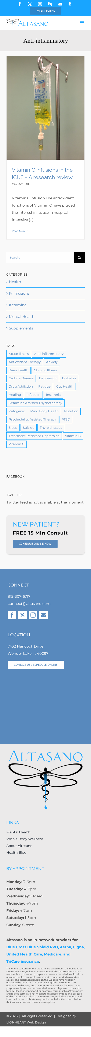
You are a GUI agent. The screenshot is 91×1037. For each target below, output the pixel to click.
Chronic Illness (45, 370)
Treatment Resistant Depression (34, 436)
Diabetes (69, 378)
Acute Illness (19, 354)
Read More (19, 231)
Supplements (21, 328)
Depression (48, 378)
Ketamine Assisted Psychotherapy (35, 403)
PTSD (66, 419)
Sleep (13, 428)
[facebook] (12, 615)
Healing (15, 395)
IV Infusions (19, 293)
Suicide (28, 428)
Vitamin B (73, 436)
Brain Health (18, 370)
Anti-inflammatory (48, 354)
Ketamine (17, 305)
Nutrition (71, 411)
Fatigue (44, 386)
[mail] (43, 615)
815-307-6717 (19, 596)
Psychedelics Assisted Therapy (32, 419)
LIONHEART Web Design (26, 1022)
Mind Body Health (44, 411)
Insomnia (53, 395)
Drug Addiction (21, 386)
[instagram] (33, 615)
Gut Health (64, 386)
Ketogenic (17, 411)
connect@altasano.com (29, 604)
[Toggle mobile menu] (82, 21)
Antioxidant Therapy (25, 362)
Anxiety (52, 362)
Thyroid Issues (51, 428)
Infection (33, 395)
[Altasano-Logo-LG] (45, 750)
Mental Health (21, 316)
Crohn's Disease (21, 378)
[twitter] (22, 615)
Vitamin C (16, 444)
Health (15, 282)
